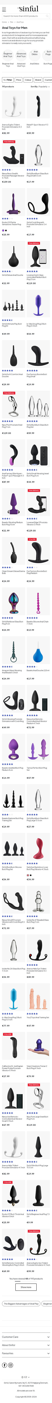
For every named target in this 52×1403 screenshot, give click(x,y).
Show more (26, 1287)
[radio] (3, 170)
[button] (4, 9)
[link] (4, 22)
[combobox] (24, 16)
